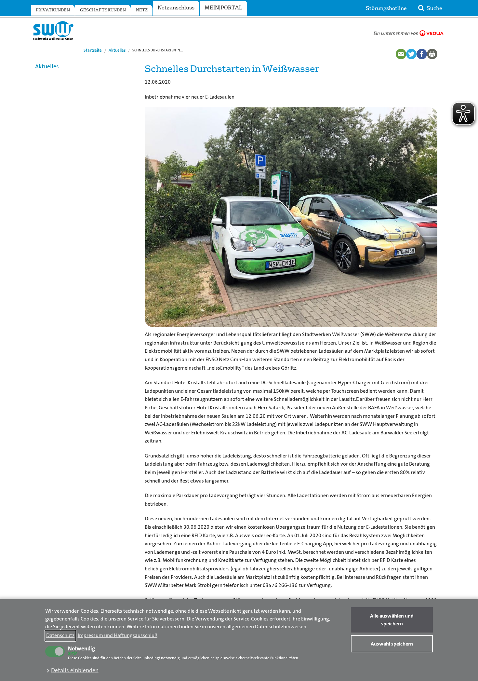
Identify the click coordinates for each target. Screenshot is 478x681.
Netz (142, 10)
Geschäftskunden (103, 10)
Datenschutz (60, 635)
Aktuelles (117, 50)
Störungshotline (386, 8)
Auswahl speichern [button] (392, 643)
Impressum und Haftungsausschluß (117, 635)
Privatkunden (53, 10)
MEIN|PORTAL (223, 8)
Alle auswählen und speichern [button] (392, 619)
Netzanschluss (176, 8)
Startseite (93, 50)
